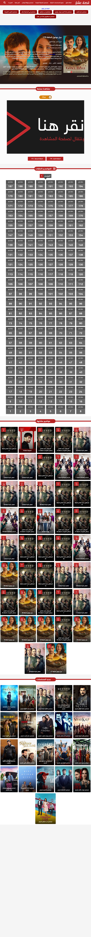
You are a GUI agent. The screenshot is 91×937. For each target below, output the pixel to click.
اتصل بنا (10, 2)
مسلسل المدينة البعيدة (41, 2)
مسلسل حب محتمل (45, 12)
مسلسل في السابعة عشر (28, 12)
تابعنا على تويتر (45, 8)
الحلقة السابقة (37, 158)
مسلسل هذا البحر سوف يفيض (63, 12)
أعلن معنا (17, 2)
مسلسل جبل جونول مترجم (55, 48)
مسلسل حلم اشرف (81, 12)
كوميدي (45, 63)
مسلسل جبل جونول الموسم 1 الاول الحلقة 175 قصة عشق (28, 69)
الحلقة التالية (55, 158)
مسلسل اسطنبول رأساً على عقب (45, 16)
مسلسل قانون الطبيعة (10, 12)
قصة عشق (68, 2)
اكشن (54, 63)
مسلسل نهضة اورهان (27, 2)
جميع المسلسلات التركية (57, 2)
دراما (50, 63)
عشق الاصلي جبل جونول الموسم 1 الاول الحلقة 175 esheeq (40, 66)
